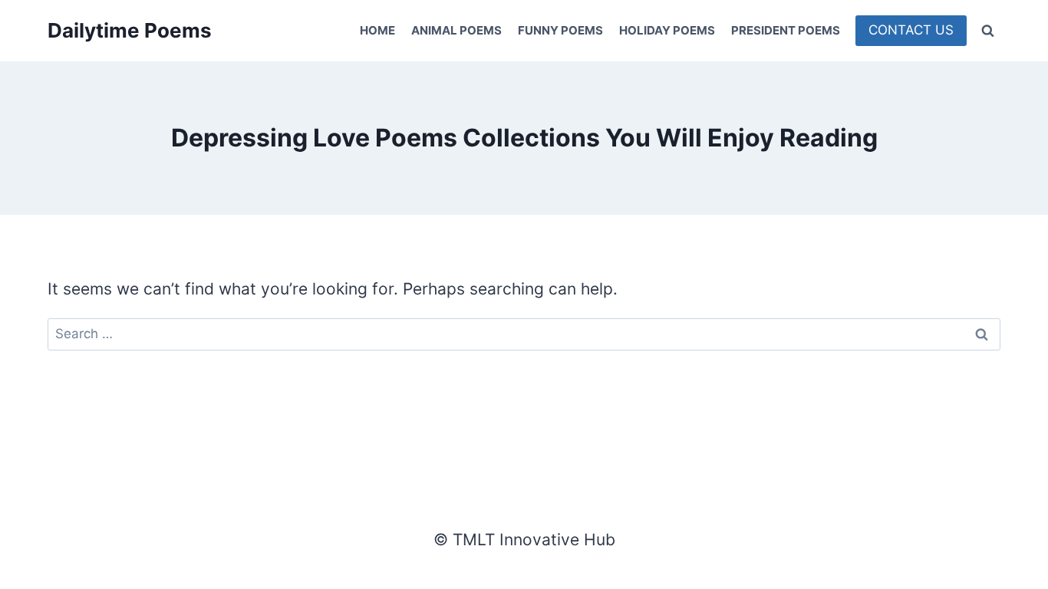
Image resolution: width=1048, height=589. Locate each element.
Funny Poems (560, 30)
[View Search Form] (987, 31)
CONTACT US (911, 30)
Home (377, 30)
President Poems (785, 30)
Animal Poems (456, 30)
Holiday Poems (667, 30)
